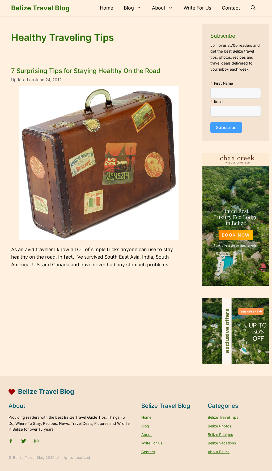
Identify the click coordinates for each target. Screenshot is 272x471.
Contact (231, 8)
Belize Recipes (220, 434)
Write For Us (197, 8)
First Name (223, 83)
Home (106, 8)
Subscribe (226, 127)
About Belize (219, 451)
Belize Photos (219, 426)
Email (218, 101)
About (158, 8)
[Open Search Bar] (253, 8)
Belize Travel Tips (223, 417)
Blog (129, 8)
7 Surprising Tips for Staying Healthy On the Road (85, 71)
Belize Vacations (222, 443)
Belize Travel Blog (40, 8)
